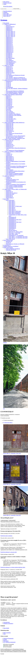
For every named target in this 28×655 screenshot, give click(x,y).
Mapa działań (6, 23)
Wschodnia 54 (9, 57)
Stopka (4, 4)
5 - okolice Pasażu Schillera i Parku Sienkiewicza (13, 122)
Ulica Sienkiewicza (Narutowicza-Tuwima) (15, 75)
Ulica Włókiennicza (10, 63)
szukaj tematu (16, 8)
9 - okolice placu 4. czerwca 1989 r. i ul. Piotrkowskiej (15, 189)
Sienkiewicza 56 (9, 144)
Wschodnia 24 (9, 101)
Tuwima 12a (8, 74)
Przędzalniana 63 (12, 225)
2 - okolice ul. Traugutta (8, 65)
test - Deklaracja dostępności (9, 642)
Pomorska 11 (9, 95)
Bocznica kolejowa (13, 230)
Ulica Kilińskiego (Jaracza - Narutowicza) (15, 92)
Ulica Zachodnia (9, 121)
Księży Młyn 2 (12, 202)
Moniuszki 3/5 (9, 241)
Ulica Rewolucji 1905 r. (11, 61)
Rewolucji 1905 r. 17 (10, 33)
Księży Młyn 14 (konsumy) (15, 212)
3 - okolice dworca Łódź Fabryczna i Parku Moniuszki (15, 80)
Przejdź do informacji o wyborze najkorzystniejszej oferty (13, 567)
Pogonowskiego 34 (10, 26)
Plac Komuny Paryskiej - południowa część (15, 138)
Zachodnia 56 (9, 105)
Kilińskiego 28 (9, 29)
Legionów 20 (9, 178)
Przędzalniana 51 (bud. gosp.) (15, 219)
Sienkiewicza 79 (9, 146)
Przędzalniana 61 (12, 224)
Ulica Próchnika (9, 117)
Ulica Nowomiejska (10, 112)
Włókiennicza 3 (9, 38)
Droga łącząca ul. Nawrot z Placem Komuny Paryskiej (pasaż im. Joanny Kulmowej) (15, 136)
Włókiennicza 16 (9, 50)
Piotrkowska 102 (9, 123)
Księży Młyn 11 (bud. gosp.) (15, 211)
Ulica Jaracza (9, 59)
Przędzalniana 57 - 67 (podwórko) (16, 235)
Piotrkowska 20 (9, 191)
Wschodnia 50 (9, 54)
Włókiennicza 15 (9, 49)
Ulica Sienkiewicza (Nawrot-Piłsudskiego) (15, 150)
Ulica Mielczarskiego (10, 172)
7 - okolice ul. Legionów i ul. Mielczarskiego (13, 151)
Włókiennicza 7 (9, 43)
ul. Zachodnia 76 (7, 245)
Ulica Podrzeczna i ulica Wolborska (13, 115)
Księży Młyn (6, 13)
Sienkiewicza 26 (9, 71)
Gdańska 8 (8, 177)
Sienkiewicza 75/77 (10, 145)
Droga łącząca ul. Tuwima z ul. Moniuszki (15, 243)
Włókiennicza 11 (9, 46)
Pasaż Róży (8, 109)
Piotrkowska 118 (9, 127)
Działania (5, 12)
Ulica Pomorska (9, 116)
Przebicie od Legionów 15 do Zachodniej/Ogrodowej (12, 180)
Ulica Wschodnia (9, 64)
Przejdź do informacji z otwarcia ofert (9, 552)
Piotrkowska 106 (9, 124)
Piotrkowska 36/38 (10, 194)
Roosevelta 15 (9, 141)
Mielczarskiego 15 (10, 157)
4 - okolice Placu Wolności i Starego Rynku (12, 94)
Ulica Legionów (9, 111)
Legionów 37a (9, 154)
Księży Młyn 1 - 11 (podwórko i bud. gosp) (18, 236)
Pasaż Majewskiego (10, 58)
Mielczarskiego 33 (10, 160)
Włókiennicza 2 (9, 37)
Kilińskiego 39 (9, 81)
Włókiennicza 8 (9, 44)
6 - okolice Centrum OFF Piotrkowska (11, 139)
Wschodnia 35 (9, 103)
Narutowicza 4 (9, 66)
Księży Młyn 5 (12, 205)
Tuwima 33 (8, 82)
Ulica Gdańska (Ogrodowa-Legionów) (14, 174)
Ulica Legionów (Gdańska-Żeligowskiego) (15, 171)
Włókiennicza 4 (9, 40)
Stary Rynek (8, 110)
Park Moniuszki (9, 87)
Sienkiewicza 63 (9, 129)
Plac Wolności (9, 107)
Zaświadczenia (6, 622)
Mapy (4, 633)
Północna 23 (8, 98)
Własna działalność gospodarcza (13, 248)
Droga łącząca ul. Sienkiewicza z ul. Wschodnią (16, 78)
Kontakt (5, 639)
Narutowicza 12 (9, 67)
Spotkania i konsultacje (8, 623)
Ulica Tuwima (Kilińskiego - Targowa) (14, 93)
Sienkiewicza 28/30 (10, 72)
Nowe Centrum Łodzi (8, 240)
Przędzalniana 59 (12, 223)
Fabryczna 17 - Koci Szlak (14, 233)
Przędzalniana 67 (12, 226)
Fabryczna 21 (12, 229)
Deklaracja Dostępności (8, 638)
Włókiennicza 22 (9, 52)
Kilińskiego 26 (9, 27)
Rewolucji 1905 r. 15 (10, 32)
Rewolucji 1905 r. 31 (10, 36)
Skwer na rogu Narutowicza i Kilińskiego (15, 91)
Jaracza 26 (8, 25)
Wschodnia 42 (9, 104)
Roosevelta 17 (9, 143)
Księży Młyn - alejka (13, 234)
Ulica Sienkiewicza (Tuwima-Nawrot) (14, 133)
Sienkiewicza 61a (10, 128)
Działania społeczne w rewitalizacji (10, 246)
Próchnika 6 (8, 190)
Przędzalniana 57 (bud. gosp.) (15, 222)
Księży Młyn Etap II (10, 239)
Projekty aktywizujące (8, 247)
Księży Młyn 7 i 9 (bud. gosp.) (15, 206)
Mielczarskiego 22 (10, 158)
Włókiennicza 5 (9, 41)
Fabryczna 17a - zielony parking (16, 231)
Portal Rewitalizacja (7, 11)
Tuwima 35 (8, 83)
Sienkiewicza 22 (9, 70)
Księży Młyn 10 (6, 16)
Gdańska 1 (8, 152)
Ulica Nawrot (9, 132)
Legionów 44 (9, 155)
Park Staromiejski (10, 106)
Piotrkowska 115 (9, 126)
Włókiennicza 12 (9, 47)
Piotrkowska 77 (9, 69)
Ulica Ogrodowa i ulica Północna (13, 114)
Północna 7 (8, 97)
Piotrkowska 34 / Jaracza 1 (11, 192)
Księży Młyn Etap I (7, 14)
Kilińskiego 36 (9, 30)
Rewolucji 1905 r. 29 (10, 35)
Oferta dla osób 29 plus (11, 249)
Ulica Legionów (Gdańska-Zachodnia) (14, 185)
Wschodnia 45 (9, 53)
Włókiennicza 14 (9, 48)
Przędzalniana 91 (12, 228)
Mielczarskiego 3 (9, 156)
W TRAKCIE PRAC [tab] (8, 422)
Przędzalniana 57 (12, 220)
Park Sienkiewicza (10, 131)
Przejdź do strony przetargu (6, 535)
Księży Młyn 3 (12, 203)
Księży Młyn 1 (12, 201)
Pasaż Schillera (9, 134)
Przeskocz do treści (7, 2)
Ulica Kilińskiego (10, 60)
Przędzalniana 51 (12, 218)
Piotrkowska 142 (9, 140)
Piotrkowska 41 (9, 195)
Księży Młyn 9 (12, 208)
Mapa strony (6, 640)
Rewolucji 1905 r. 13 (10, 31)
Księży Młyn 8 (12, 207)
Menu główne (6, 1)
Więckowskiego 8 (10, 197)
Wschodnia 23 (9, 100)
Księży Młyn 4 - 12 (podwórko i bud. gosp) (18, 237)
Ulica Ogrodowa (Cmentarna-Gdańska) (14, 173)
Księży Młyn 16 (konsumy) (15, 213)
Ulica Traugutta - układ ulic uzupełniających (15, 77)
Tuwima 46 (8, 84)
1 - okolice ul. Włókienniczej (9, 24)
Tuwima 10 (8, 242)
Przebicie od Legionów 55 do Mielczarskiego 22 (16, 166)
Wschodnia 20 (9, 99)
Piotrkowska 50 (9, 196)
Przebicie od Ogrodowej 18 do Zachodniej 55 (16, 184)
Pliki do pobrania (7, 632)
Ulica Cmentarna (9, 169)
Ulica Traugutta (9, 76)
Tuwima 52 (8, 86)
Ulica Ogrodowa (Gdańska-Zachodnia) (14, 186)
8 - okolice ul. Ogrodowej (8, 175)
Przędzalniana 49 (12, 217)
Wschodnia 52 (9, 55)
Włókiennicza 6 (9, 42)
